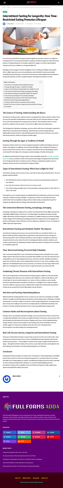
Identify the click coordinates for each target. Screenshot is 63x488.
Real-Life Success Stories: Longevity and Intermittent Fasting (23, 104)
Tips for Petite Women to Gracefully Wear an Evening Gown (18, 462)
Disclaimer (36, 478)
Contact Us (44, 478)
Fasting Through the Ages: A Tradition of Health (19, 87)
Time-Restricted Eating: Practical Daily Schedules (19, 96)
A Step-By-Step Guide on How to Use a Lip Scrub (15, 452)
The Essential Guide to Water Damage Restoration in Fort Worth (19, 456)
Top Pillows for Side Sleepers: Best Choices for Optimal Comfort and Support (22, 459)
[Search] (58, 3)
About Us (18, 478)
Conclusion (8, 106)
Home (4, 7)
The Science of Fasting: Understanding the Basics (19, 85)
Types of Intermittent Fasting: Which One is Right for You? (22, 89)
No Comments (30, 23)
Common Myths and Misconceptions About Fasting (20, 102)
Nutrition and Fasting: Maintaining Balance (17, 100)
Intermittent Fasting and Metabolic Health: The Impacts (21, 93)
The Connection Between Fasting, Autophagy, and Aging (21, 91)
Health (8, 7)
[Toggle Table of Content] (40, 82)
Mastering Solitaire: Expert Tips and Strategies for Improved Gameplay (21, 466)
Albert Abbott (11, 23)
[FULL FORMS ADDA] (31, 3)
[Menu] (5, 3)
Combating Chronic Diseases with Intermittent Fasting (21, 98)
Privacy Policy (27, 478)
